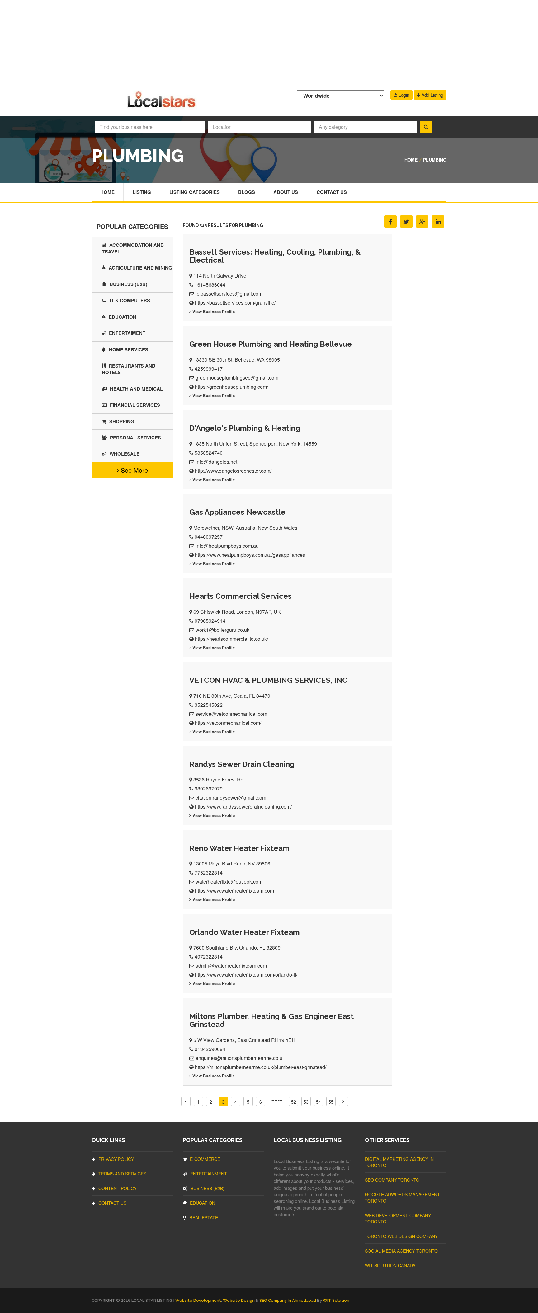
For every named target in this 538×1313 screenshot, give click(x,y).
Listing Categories (194, 192)
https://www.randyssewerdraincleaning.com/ (243, 806)
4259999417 (209, 368)
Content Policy (117, 1188)
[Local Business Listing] (162, 106)
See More (133, 470)
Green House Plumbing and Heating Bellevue (270, 344)
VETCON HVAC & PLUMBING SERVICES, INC (268, 680)
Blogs (246, 192)
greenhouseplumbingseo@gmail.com (237, 377)
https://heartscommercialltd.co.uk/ (231, 638)
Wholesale (124, 453)
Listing (142, 192)
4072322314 (209, 956)
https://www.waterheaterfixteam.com (234, 890)
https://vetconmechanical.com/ (228, 722)
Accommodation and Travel (133, 248)
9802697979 (209, 788)
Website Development (198, 1300)
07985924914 (210, 620)
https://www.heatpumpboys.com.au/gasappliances (250, 554)
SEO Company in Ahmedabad (287, 1300)
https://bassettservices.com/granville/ (235, 302)
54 (318, 1102)
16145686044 (210, 284)
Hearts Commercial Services (240, 596)
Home (411, 160)
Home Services (128, 349)
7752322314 (209, 872)
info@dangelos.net (216, 461)
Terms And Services (122, 1173)
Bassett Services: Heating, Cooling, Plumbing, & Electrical (275, 256)
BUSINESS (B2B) (128, 284)
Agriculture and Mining (140, 267)
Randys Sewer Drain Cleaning (242, 764)
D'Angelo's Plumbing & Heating (244, 428)
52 (293, 1102)
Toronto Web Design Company (401, 1236)
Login (403, 95)
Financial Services (135, 404)
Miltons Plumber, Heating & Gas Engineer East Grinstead (271, 1020)
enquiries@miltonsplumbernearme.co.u (239, 1058)
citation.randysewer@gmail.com (231, 797)
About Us (285, 192)
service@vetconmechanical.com (231, 713)
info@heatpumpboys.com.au (227, 545)
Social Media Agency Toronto (401, 1251)
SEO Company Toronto (392, 1180)
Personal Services (135, 437)
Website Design (239, 1300)
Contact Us (332, 192)
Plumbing (434, 160)
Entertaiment (127, 333)
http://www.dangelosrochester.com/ (233, 470)
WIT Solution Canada (390, 1265)
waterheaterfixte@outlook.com (229, 881)
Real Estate (203, 1217)
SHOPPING (121, 421)
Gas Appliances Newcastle (237, 512)
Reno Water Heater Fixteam (239, 848)
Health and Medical (136, 388)
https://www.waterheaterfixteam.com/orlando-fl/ (246, 974)
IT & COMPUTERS (130, 300)
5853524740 (209, 452)
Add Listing (431, 95)
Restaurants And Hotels (128, 369)
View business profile (213, 311)
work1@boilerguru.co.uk (222, 629)
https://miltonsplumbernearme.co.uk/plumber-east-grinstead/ (260, 1067)
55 (330, 1102)
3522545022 (209, 704)
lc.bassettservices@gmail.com (229, 293)
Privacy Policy (116, 1159)
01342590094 (210, 1049)
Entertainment (208, 1173)
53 (306, 1102)
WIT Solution (336, 1300)
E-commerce (205, 1159)
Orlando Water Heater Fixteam (244, 932)
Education (122, 316)
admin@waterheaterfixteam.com (231, 965)
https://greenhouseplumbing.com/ (231, 386)
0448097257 (209, 536)
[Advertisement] (269, 43)
